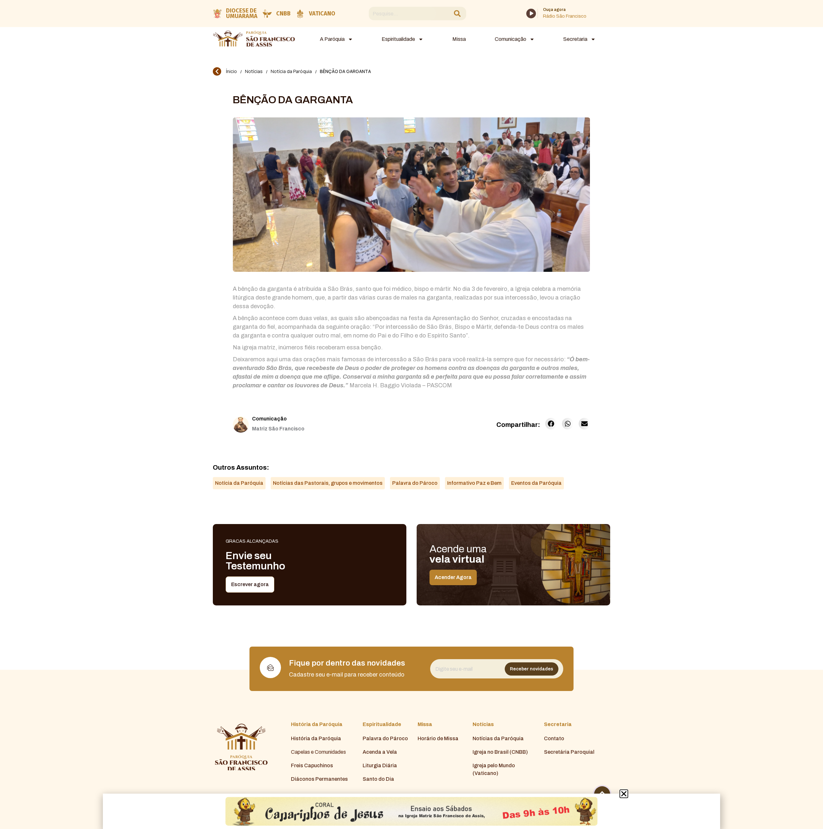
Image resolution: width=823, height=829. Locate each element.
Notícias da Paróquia (498, 738)
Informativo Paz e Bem (474, 483)
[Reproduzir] (531, 13)
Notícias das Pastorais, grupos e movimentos (328, 483)
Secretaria (575, 39)
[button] (551, 423)
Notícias (254, 71)
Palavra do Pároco (415, 483)
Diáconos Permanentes (319, 779)
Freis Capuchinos (312, 765)
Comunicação (510, 39)
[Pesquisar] (457, 13)
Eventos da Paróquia (536, 483)
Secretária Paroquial (569, 752)
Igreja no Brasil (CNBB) (500, 752)
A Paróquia (332, 39)
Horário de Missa (438, 738)
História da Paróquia (316, 738)
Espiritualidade (398, 39)
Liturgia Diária (380, 765)
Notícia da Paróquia (291, 71)
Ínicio (231, 71)
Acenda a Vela (380, 752)
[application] (531, 13)
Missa (459, 39)
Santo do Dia (378, 779)
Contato (554, 738)
